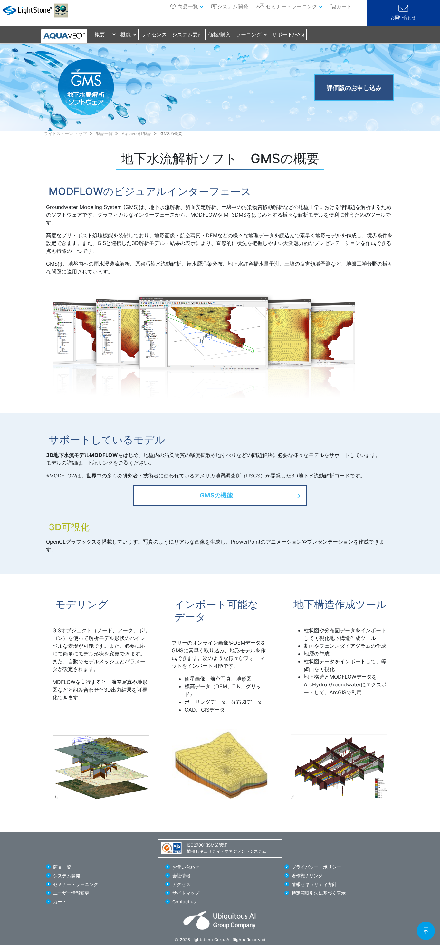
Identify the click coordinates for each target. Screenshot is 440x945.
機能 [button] (125, 34)
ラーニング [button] (249, 34)
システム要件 (187, 34)
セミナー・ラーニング (291, 6)
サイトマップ (185, 893)
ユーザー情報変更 (71, 893)
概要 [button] (100, 34)
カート (60, 901)
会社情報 (181, 875)
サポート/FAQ (288, 34)
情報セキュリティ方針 (314, 884)
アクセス (181, 884)
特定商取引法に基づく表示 (319, 893)
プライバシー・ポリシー (316, 867)
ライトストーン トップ (65, 133)
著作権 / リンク (307, 875)
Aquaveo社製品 (136, 133)
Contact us (184, 901)
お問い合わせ (403, 17)
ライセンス (154, 34)
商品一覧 (188, 6)
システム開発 (232, 6)
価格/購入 (219, 34)
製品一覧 (104, 133)
